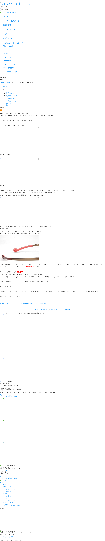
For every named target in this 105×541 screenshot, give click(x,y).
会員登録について (10, 97)
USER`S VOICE (6, 88)
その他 (7, 92)
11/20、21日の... (64, 309)
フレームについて (10, 93)
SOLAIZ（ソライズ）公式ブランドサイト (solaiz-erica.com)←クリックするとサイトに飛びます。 (25, 303)
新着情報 (7, 25)
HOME (6, 16)
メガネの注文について (11, 95)
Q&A (5, 34)
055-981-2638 (4, 386)
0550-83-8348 (4, 470)
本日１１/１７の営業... (42, 309)
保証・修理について (11, 98)
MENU (2, 482)
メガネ (7, 495)
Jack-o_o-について (11, 20)
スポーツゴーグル (10, 498)
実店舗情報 (8, 491)
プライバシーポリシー (8, 536)
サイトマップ (6, 538)
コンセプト (8, 488)
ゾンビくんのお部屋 (8, 502)
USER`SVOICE (9, 29)
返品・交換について (11, 102)
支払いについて (10, 100)
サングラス (8, 496)
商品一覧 (5, 493)
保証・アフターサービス (12, 489)
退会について (9, 103)
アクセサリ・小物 (10, 500)
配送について (9, 105)
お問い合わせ (9, 38)
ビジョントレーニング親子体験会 (11, 505)
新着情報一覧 (54, 309)
